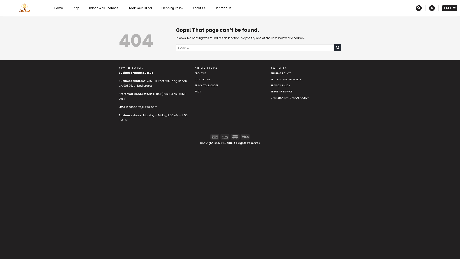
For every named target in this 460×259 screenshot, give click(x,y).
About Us (199, 8)
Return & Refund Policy (286, 79)
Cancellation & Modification (290, 97)
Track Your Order (140, 8)
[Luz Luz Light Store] (24, 8)
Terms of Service (282, 91)
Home (58, 8)
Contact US (202, 79)
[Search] (419, 8)
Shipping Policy (172, 8)
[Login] (432, 8)
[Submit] (337, 47)
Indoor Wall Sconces (103, 8)
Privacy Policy (280, 85)
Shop (75, 8)
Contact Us (223, 8)
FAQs (198, 91)
